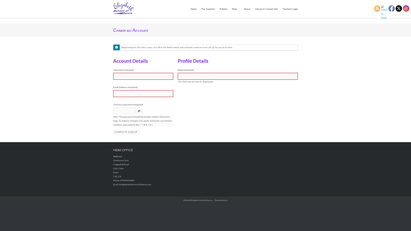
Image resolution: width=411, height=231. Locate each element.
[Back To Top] (403, 223)
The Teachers (208, 9)
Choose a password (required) (128, 104)
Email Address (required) (125, 87)
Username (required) (123, 69)
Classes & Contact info (266, 9)
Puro (225, 200)
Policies (223, 9)
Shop (234, 9)
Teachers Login (290, 9)
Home (194, 9)
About (247, 9)
